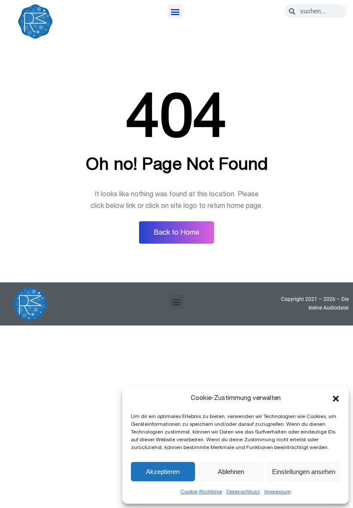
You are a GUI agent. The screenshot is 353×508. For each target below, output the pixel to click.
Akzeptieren (163, 471)
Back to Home (176, 232)
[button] (335, 398)
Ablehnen (231, 471)
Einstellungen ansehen (303, 471)
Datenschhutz (243, 491)
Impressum (277, 491)
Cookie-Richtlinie (201, 491)
